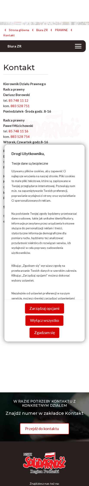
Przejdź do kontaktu (42, 428)
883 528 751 (20, 106)
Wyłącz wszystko (44, 320)
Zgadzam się (44, 332)
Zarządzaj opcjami (44, 308)
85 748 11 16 (19, 131)
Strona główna (19, 30)
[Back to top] (79, 476)
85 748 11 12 (19, 100)
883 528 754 (20, 136)
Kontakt (9, 35)
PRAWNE (61, 30)
